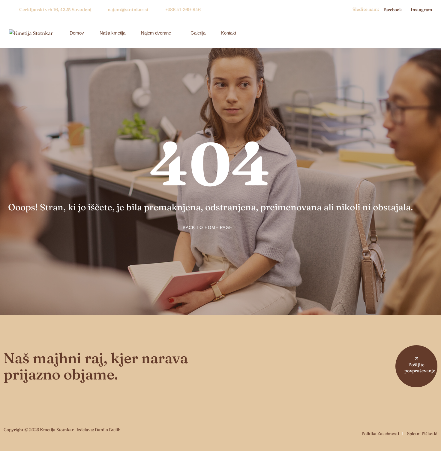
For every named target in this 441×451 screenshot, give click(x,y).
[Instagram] (421, 9)
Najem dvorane (156, 32)
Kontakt (228, 32)
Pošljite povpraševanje (419, 367)
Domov (77, 32)
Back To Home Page (207, 227)
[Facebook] (394, 9)
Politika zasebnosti (380, 433)
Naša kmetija (112, 32)
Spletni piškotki (422, 433)
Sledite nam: (365, 9)
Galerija (198, 32)
